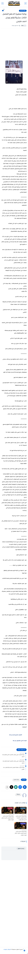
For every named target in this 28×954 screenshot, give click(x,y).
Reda (22, 25)
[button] (20, 787)
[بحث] (2, 3)
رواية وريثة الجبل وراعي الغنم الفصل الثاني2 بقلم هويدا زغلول (8, 818)
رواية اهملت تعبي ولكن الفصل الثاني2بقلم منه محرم (13, 755)
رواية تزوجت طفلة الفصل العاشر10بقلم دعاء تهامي (13, 768)
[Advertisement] (14, 47)
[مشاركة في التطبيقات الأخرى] (7, 787)
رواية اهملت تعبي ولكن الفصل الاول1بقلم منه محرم (13, 762)
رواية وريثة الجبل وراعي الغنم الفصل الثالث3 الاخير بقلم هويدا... (21, 818)
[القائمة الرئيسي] (25, 3)
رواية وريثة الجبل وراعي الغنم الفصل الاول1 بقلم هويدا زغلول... (21, 833)
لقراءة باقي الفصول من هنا (20, 740)
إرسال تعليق (21, 848)
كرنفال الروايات (7, 949)
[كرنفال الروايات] (14, 3)
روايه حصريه (22, 10)
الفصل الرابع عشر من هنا (15, 735)
